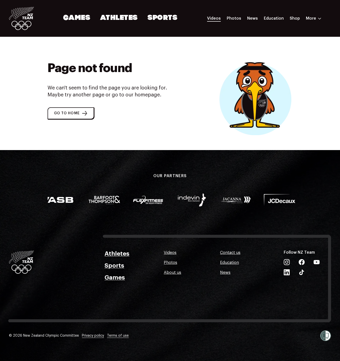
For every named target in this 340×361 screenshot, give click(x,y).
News (252, 18)
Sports (162, 18)
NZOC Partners (278, 63)
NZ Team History (279, 53)
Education (274, 18)
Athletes (119, 18)
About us (172, 273)
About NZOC (275, 33)
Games (77, 18)
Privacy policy (93, 335)
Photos (234, 18)
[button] (71, 113)
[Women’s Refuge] (325, 335)
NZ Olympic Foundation (286, 73)
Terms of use (118, 335)
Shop (295, 18)
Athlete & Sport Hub (283, 43)
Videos (214, 18)
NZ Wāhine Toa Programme (289, 83)
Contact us (230, 253)
